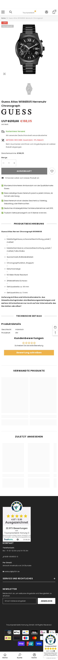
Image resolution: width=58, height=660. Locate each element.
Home (3, 18)
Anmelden (46, 601)
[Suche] (10, 12)
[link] (14, 416)
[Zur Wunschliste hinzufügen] (52, 171)
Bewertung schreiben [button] (29, 352)
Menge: (4, 157)
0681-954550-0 (11, 556)
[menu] (3, 12)
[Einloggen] (46, 12)
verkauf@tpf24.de (11, 571)
